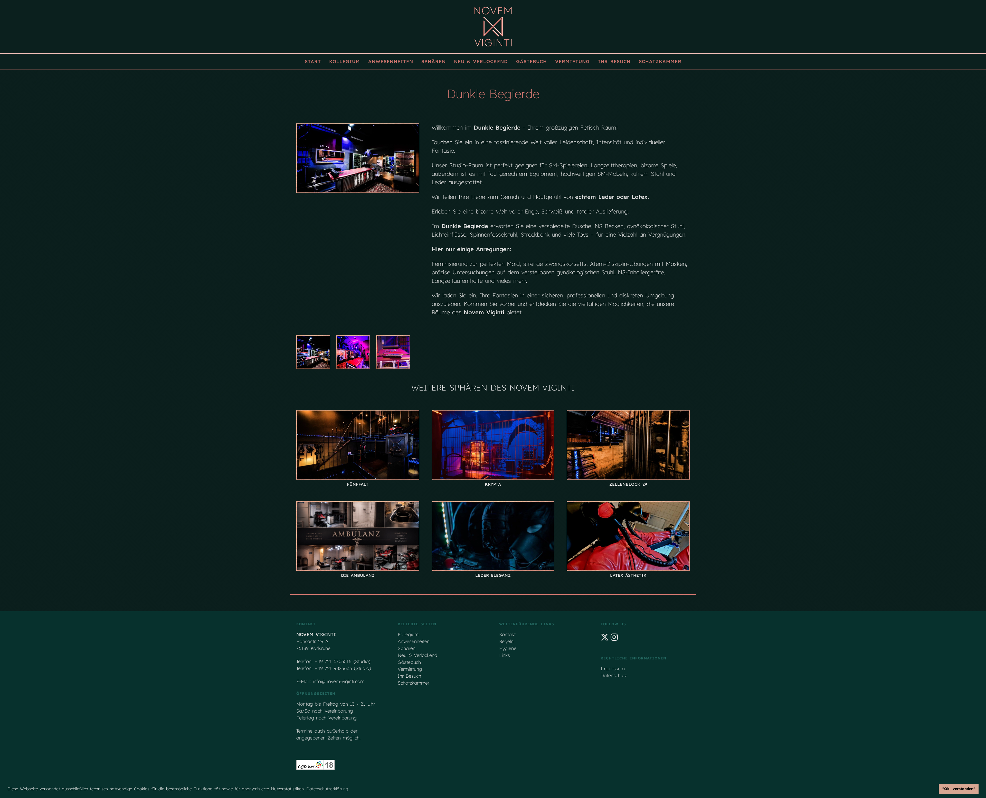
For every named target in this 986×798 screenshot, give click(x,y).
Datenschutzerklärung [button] (327, 788)
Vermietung (572, 61)
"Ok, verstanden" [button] (958, 788)
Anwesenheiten (390, 61)
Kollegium (344, 61)
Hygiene (507, 648)
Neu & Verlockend (481, 61)
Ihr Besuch (614, 61)
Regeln (506, 641)
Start (313, 61)
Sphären (433, 61)
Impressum (613, 669)
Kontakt (507, 634)
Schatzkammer (660, 61)
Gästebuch (531, 61)
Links (504, 655)
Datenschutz (614, 675)
